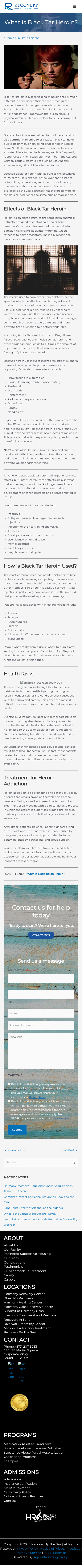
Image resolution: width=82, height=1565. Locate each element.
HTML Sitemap (55, 1553)
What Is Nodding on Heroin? (46, 873)
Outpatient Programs (20, 1457)
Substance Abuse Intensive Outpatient (34, 1448)
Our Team (11, 1258)
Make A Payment (17, 1488)
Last (11, 1002)
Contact (10, 1501)
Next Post (69, 1150)
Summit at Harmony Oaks (24, 1311)
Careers (9, 1279)
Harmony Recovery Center (24, 1294)
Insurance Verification (20, 1483)
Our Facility (12, 1249)
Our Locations (14, 1262)
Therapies (11, 1461)
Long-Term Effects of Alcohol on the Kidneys (33, 1207)
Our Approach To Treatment (25, 1271)
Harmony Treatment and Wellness (30, 1315)
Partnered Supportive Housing (27, 1254)
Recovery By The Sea (20, 1332)
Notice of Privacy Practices (24, 1496)
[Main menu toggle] (74, 6)
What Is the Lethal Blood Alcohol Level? (30, 1213)
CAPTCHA (15, 1075)
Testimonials (13, 1266)
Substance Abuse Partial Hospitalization (34, 1452)
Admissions (12, 1479)
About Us (11, 1245)
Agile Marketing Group (51, 1557)
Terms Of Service (28, 1553)
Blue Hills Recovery (18, 1298)
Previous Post (15, 1150)
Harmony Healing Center (23, 1302)
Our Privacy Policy (17, 1492)
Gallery (9, 1275)
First (11, 986)
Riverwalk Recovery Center (24, 1324)
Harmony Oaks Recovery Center (28, 1307)
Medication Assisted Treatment (28, 1444)
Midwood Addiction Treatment (27, 1328)
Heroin (10, 37)
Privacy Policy (27, 1548)
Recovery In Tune (17, 1319)
